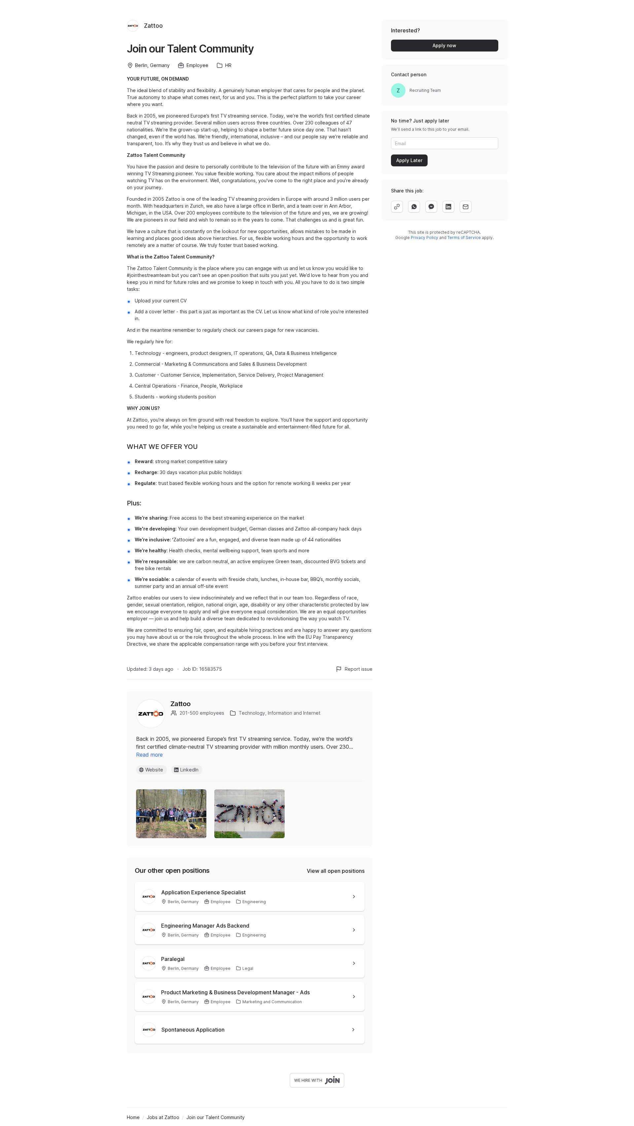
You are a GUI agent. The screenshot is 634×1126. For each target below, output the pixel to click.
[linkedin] (448, 207)
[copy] (397, 207)
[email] (466, 207)
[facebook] (431, 207)
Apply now (444, 45)
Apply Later (409, 160)
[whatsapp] (414, 207)
